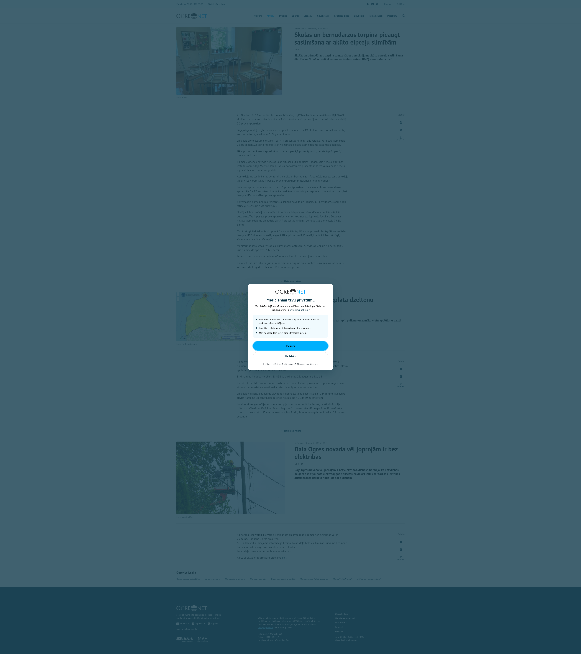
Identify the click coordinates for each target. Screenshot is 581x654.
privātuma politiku (299, 309)
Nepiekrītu (290, 356)
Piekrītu (290, 346)
